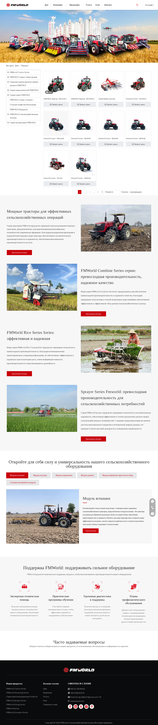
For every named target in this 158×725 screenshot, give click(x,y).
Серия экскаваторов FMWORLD (23, 122)
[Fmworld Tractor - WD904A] (83, 123)
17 (97, 192)
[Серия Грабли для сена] (111, 83)
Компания (47, 692)
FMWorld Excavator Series (17, 712)
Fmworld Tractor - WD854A (81, 178)
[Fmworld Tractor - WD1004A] (56, 123)
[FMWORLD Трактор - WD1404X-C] (83, 83)
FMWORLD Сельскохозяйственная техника (24, 116)
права (100, 722)
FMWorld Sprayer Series (16, 700)
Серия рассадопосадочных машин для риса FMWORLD (24, 84)
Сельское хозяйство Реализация (23, 104)
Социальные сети (76, 701)
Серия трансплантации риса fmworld (21, 696)
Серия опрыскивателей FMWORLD (24, 90)
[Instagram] (86, 706)
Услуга (46, 696)
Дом (45, 688)
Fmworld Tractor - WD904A (81, 138)
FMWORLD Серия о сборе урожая (23, 77)
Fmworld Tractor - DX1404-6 (136, 99)
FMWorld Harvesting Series (17, 692)
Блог (45, 700)
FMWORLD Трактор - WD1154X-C (55, 99)
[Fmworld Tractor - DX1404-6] (138, 83)
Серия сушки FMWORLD (20, 95)
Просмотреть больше (19, 252)
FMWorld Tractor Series (20, 72)
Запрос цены (57, 104)
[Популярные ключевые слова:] (137, 5)
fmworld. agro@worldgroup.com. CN (85, 697)
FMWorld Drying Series (15, 704)
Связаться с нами (50, 704)
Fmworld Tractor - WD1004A (54, 138)
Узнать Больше (90, 531)
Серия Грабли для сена (107, 99)
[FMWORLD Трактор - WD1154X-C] (56, 83)
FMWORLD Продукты (19, 109)
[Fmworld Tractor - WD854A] (83, 163)
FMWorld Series (12, 708)
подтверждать (136, 192)
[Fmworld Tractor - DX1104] (56, 163)
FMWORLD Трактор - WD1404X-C (83, 99)
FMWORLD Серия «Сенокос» (21, 100)
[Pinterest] (92, 706)
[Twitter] (81, 706)
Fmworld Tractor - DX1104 (53, 178)
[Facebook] (70, 706)
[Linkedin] (75, 706)
